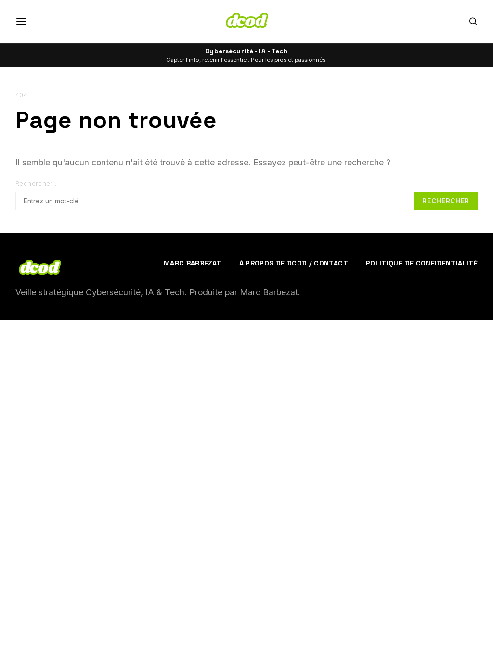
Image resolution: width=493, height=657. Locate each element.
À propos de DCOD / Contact (293, 263)
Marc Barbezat (192, 263)
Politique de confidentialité (422, 263)
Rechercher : (36, 183)
